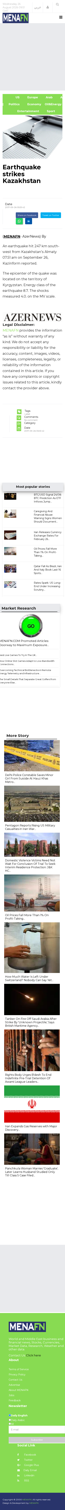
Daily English (19, 1415)
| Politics (13, 104)
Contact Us (15, 1379)
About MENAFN (18, 1390)
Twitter (28, 1459)
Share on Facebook (27, 215)
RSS (26, 1480)
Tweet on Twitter (50, 215)
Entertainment (22, 111)
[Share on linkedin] (28, 221)
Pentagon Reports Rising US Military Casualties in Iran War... (30, 827)
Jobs (11, 1395)
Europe (32, 97)
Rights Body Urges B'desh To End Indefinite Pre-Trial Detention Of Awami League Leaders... (28, 1078)
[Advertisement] (32, 56)
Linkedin (28, 1475)
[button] (47, 7)
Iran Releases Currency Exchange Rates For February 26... (48, 536)
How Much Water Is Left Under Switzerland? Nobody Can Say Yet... (29, 978)
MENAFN (12, 236)
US (13, 97)
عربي (37, 7)
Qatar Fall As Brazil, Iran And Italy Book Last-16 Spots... (48, 570)
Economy (34, 104)
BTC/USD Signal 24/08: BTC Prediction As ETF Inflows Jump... (48, 498)
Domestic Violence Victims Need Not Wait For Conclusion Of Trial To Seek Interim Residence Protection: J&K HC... (30, 865)
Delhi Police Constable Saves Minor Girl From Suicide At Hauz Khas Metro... (29, 778)
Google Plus (31, 1465)
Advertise (14, 1384)
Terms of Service (19, 1369)
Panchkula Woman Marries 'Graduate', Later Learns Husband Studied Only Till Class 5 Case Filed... (31, 1172)
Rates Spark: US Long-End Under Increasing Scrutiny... (47, 586)
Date (8, 204)
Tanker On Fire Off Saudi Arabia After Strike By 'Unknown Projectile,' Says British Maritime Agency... (31, 1022)
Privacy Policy (17, 1374)
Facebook (29, 1454)
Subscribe (37, 1439)
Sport (48, 111)
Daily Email (30, 1470)
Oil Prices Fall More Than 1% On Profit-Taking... (45, 552)
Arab (48, 97)
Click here (33, 1355)
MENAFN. (27, 1499)
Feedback (15, 1400)
